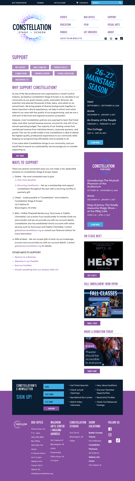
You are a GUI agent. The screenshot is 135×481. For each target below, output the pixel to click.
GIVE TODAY (20, 156)
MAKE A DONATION (39, 67)
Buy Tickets (19, 3)
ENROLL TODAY (92, 323)
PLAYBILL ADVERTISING (66, 73)
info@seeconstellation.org (42, 474)
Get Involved (90, 32)
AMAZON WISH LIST (22, 79)
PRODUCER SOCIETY (61, 67)
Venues (63, 32)
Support (112, 17)
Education (65, 24)
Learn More (95, 142)
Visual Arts (114, 24)
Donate (40, 3)
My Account (60, 3)
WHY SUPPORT (20, 67)
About (111, 32)
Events (63, 17)
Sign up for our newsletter (71, 38)
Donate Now (92, 371)
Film (86, 24)
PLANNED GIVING (21, 73)
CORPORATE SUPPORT (42, 73)
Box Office (89, 17)
